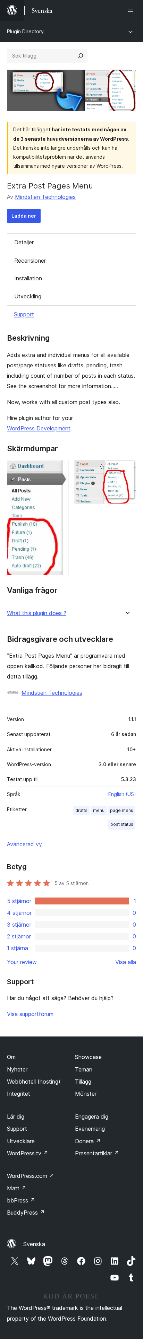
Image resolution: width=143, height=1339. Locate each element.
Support (24, 314)
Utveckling (27, 296)
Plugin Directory (25, 31)
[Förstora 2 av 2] (126, 469)
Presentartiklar (97, 1153)
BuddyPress (26, 1212)
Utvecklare (21, 1141)
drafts (81, 810)
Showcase (88, 1056)
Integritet (18, 1093)
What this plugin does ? (36, 613)
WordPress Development (38, 428)
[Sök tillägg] (80, 56)
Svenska (34, 1244)
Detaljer (24, 242)
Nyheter (17, 1069)
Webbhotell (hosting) (33, 1081)
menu (98, 810)
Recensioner (30, 260)
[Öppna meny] (132, 10)
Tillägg (83, 1081)
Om (11, 1056)
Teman (83, 1069)
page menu (121, 810)
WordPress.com (30, 1175)
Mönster (85, 1093)
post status (121, 824)
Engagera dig (91, 1116)
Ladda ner (23, 216)
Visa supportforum (30, 1013)
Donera (88, 1141)
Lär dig (15, 1116)
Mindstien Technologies (45, 196)
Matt (16, 1188)
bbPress (21, 1200)
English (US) (122, 794)
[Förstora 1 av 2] (59, 469)
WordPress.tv (27, 1153)
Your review (22, 962)
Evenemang (90, 1128)
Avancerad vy (24, 844)
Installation (28, 278)
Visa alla (125, 962)
